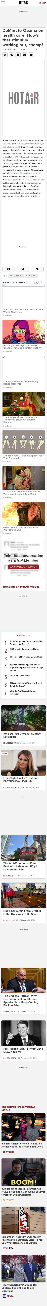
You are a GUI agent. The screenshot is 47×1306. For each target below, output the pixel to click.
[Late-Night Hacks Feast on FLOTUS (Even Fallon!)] (23, 762)
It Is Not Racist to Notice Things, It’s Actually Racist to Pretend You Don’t (22, 1145)
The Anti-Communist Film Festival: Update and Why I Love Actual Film (20, 866)
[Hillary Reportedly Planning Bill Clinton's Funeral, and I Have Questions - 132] (23, 1268)
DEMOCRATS (31, 276)
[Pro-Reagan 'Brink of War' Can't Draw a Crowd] (23, 1033)
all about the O (13, 146)
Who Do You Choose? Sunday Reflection (22, 735)
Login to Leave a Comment (23, 567)
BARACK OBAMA (16, 276)
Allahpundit (10, 50)
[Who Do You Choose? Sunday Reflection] (23, 718)
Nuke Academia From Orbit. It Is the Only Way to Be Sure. (22, 912)
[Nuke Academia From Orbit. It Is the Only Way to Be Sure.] (23, 895)
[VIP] (42, 3)
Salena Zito (8, 1011)
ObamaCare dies (27, 173)
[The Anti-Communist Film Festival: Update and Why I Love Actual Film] (23, 847)
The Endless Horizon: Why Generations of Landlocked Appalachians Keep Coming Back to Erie (20, 1000)
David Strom (8, 920)
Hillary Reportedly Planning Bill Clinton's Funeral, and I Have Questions (19, 1288)
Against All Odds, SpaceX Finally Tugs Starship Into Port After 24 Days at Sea (26, 667)
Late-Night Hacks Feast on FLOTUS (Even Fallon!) (20, 779)
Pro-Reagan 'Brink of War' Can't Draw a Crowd (23, 1050)
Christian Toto (9, 787)
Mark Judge (8, 875)
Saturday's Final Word (20, 675)
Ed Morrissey (9, 743)
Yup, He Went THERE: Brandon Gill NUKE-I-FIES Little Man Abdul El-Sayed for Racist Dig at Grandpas (23, 1191)
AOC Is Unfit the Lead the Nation (24, 649)
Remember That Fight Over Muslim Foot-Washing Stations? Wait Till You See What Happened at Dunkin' (22, 1239)
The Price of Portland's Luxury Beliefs (26, 657)
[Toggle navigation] (3, 3)
